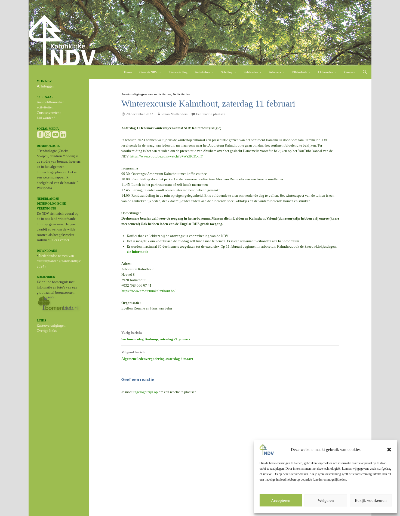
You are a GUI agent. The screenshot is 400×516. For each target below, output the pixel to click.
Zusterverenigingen (51, 325)
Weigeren (326, 500)
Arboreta (275, 72)
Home (128, 72)
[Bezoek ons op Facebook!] (40, 134)
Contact (349, 72)
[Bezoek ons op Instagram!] (47, 134)
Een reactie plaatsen (210, 114)
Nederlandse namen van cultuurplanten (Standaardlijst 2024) (59, 261)
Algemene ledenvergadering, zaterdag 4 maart (157, 355)
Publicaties (251, 72)
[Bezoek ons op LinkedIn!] (63, 134)
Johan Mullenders (174, 114)
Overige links (47, 331)
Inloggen (47, 86)
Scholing (226, 72)
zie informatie (137, 252)
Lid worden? (46, 118)
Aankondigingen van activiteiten (146, 94)
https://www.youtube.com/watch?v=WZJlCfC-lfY (166, 156)
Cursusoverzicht (49, 113)
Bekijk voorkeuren (371, 500)
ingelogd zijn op (145, 392)
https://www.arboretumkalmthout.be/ (148, 291)
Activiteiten (202, 72)
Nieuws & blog (177, 72)
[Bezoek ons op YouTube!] (55, 134)
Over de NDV (148, 72)
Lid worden (325, 72)
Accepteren (280, 500)
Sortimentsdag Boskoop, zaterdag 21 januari (155, 335)
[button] (389, 449)
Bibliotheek (299, 72)
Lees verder (60, 240)
